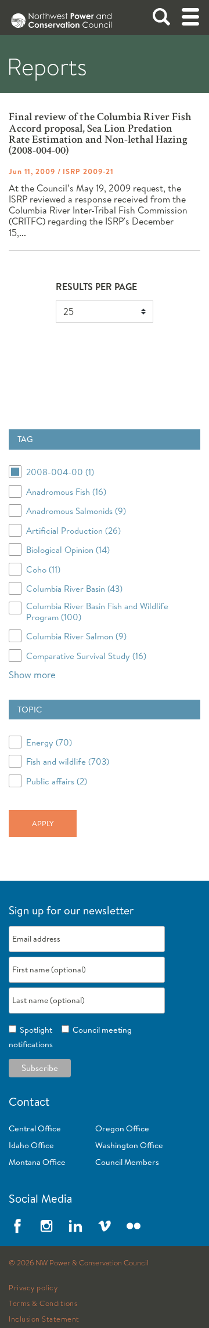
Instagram (46, 1226)
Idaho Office (31, 1145)
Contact (29, 1101)
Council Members (127, 1162)
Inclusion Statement (44, 1319)
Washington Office (129, 1145)
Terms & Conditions (43, 1303)
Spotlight (34, 1030)
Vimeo (104, 1226)
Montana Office (37, 1162)
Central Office (35, 1128)
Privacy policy (33, 1288)
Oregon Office (122, 1128)
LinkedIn (75, 1226)
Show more (32, 674)
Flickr (133, 1226)
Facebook (17, 1226)
